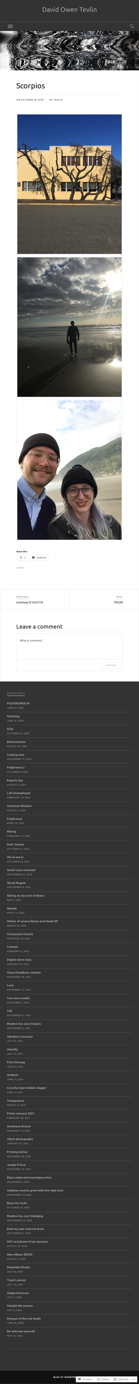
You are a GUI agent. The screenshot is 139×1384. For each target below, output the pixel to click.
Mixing (11, 831)
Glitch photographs (20, 1139)
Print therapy (16, 1062)
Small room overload (21, 870)
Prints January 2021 (20, 1113)
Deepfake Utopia (18, 1267)
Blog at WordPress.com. (69, 1377)
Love (10, 985)
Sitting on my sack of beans (25, 895)
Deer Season (15, 844)
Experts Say (15, 780)
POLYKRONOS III (18, 703)
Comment (111, 665)
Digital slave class (19, 959)
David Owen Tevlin (69, 9)
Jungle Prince (16, 1164)
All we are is (15, 857)
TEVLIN (58, 99)
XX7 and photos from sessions (27, 1241)
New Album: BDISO (19, 1254)
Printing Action (17, 1151)
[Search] (128, 26)
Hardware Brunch (19, 1126)
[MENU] (10, 26)
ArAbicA (12, 1074)
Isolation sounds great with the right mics (35, 1190)
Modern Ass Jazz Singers (24, 1023)
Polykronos (14, 818)
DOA (10, 728)
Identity (12, 1049)
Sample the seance (20, 1305)
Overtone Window (19, 805)
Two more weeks (18, 998)
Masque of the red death (24, 1318)
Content (12, 946)
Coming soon (15, 754)
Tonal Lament (16, 1280)
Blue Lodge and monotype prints (29, 1177)
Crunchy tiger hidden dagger (26, 1087)
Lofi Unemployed (18, 793)
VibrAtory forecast (20, 1036)
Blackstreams (16, 741)
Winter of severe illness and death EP (32, 921)
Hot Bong (13, 716)
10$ (9, 1010)
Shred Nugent (16, 882)
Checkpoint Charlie (20, 934)
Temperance (15, 1100)
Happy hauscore (18, 1292)
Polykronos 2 (16, 767)
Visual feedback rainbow (24, 972)
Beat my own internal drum (25, 1228)
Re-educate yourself (21, 1331)
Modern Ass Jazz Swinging (25, 1216)
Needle (12, 908)
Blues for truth (17, 1203)
